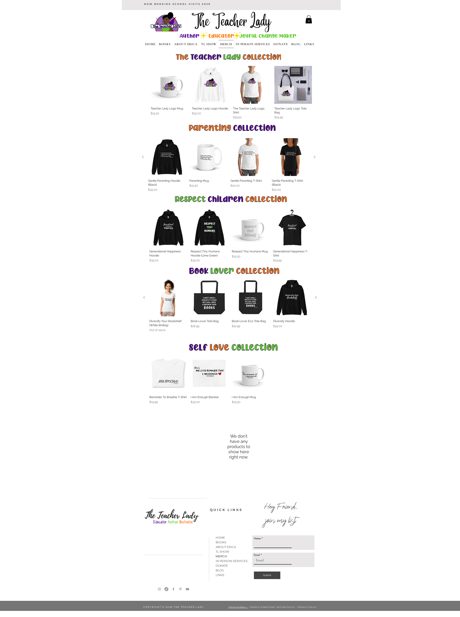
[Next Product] (314, 157)
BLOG (220, 570)
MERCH (221, 556)
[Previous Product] (143, 157)
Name (257, 538)
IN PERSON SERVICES (232, 561)
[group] (231, 93)
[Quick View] (169, 85)
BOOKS (221, 542)
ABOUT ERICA (226, 547)
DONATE (222, 565)
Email (257, 555)
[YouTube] (187, 589)
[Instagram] (159, 589)
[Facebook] (173, 589)
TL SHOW (222, 551)
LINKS (220, 575)
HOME (220, 537)
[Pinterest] (180, 589)
